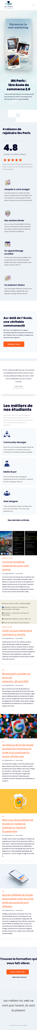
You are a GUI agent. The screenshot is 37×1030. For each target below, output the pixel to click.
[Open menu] (33, 5)
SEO (3, 670)
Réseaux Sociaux (7, 558)
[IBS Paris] (8, 5)
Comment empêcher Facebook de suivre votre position (15, 565)
